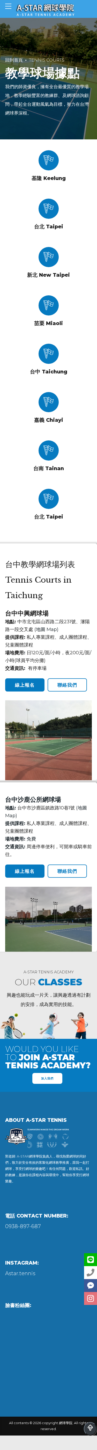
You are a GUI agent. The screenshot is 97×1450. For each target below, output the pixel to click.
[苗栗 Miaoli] (49, 305)
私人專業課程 (41, 637)
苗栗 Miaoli (48, 323)
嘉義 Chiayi (48, 420)
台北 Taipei (48, 226)
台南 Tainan (48, 468)
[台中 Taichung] (49, 354)
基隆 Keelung (49, 178)
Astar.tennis (20, 1273)
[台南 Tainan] (49, 450)
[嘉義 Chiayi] (49, 402)
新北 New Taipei (48, 275)
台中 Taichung (48, 372)
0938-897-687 (23, 1226)
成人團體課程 (73, 637)
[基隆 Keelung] (49, 160)
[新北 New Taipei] (49, 257)
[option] (48, 1140)
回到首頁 (14, 60)
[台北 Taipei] (49, 209)
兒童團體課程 (19, 645)
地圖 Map (46, 629)
